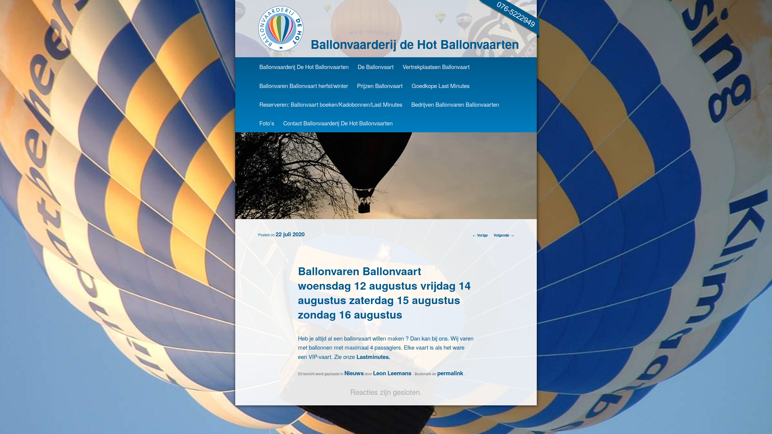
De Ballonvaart (376, 67)
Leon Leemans (393, 373)
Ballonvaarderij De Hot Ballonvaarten (304, 67)
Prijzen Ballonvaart (380, 86)
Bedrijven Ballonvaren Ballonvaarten (455, 104)
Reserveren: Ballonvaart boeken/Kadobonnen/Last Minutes (330, 104)
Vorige (480, 235)
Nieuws (354, 373)
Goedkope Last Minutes (441, 86)
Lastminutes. (373, 357)
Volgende (504, 235)
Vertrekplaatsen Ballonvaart (436, 67)
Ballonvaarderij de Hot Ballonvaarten (415, 43)
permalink (451, 373)
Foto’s (266, 123)
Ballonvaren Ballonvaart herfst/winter (303, 86)
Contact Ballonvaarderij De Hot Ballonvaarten (338, 123)
